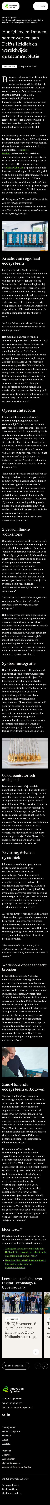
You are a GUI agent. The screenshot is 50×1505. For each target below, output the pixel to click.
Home (4, 17)
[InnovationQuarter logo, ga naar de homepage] (13, 1389)
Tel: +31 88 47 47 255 (12, 1403)
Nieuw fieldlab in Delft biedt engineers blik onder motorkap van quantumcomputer (25, 1264)
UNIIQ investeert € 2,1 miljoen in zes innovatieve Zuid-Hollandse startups (20, 1330)
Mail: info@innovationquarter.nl (17, 1407)
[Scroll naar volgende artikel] (45, 1366)
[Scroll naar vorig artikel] (38, 1366)
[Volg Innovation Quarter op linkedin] (8, 1414)
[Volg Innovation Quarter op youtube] (3, 1414)
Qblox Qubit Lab (14, 168)
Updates (13, 17)
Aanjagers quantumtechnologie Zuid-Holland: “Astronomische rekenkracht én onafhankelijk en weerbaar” (25, 1252)
